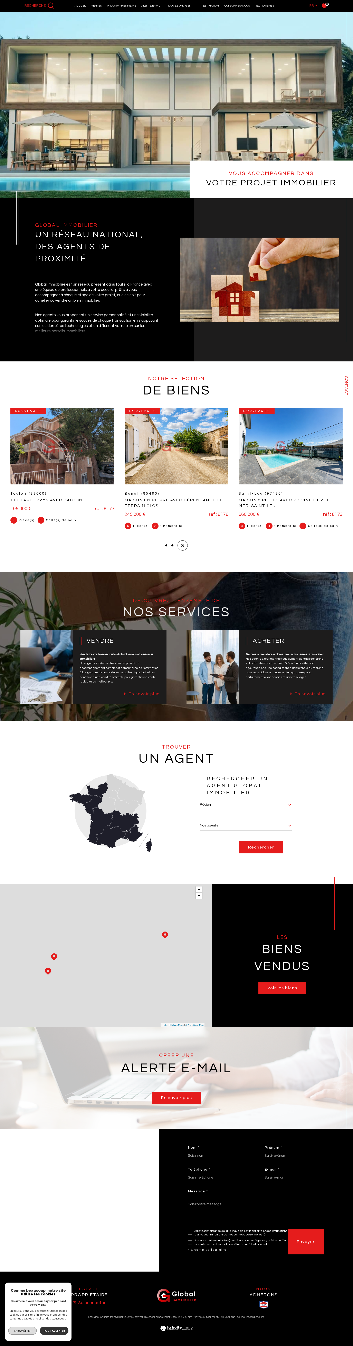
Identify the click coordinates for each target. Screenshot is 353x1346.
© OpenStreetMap (194, 1030)
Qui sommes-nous (237, 5)
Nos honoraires (167, 1323)
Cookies (260, 1323)
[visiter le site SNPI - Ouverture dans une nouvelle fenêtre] (263, 1310)
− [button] (199, 901)
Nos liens (230, 1323)
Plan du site (185, 1323)
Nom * (193, 1153)
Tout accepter (54, 1331)
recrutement (265, 5)
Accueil (80, 5)
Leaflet (165, 1030)
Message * (198, 1197)
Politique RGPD (245, 1323)
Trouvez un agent (179, 5)
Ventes (96, 5)
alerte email (150, 5)
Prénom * (273, 1153)
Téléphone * (199, 1175)
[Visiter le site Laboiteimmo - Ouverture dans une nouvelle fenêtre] (176, 1339)
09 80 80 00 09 (42, 1207)
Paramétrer (22, 1331)
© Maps (177, 1030)
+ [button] (199, 895)
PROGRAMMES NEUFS (121, 5)
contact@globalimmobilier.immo (55, 1198)
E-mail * (272, 1175)
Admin (219, 1323)
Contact (346, 385)
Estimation (211, 5)
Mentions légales (204, 1323)
